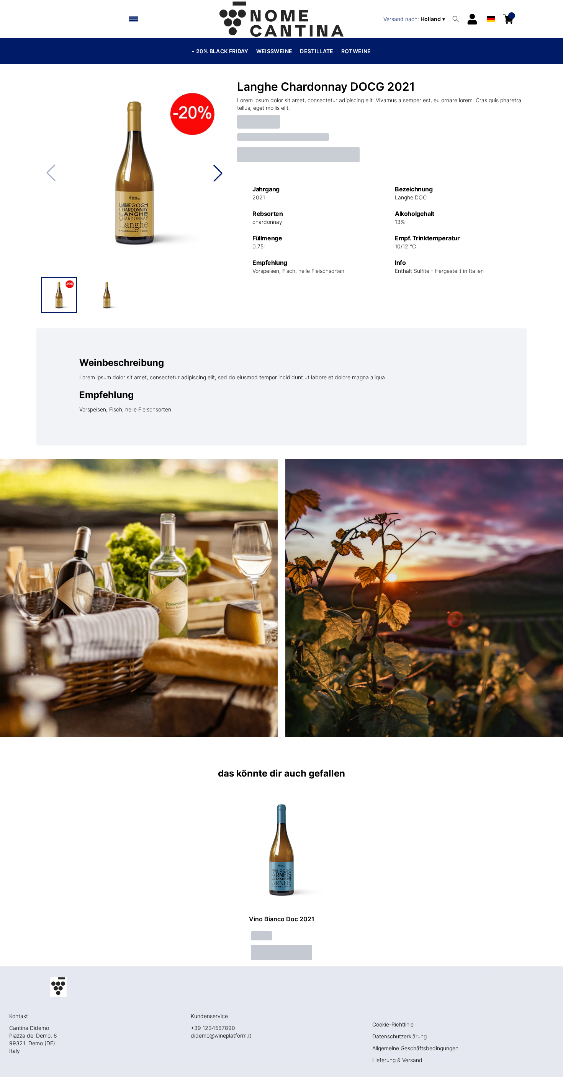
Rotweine (356, 51)
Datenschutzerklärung (399, 1036)
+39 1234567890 (213, 1028)
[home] (281, 19)
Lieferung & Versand (397, 1060)
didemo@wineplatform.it (221, 1035)
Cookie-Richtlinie (393, 1024)
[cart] (508, 19)
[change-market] (415, 19)
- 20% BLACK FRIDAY (220, 51)
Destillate (317, 51)
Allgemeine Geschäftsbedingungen (415, 1048)
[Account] (472, 19)
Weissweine (274, 51)
